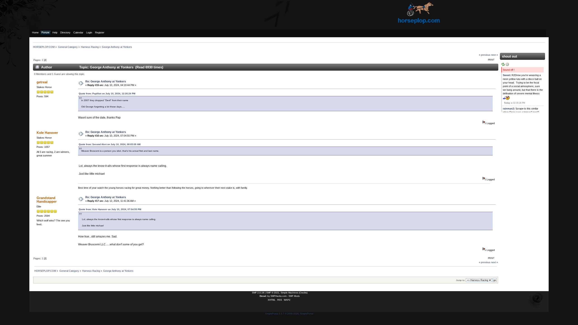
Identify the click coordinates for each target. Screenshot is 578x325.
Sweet (506, 75)
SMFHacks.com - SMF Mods (285, 296)
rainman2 (508, 108)
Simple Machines (289, 292)
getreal (42, 82)
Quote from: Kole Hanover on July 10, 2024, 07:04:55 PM (110, 209)
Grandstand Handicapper (47, 199)
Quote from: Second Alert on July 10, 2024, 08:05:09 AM (109, 144)
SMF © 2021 (272, 292)
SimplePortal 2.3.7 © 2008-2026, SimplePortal (289, 313)
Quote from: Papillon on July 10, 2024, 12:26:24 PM (107, 93)
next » (494, 54)
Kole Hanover (47, 133)
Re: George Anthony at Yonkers (105, 81)
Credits (303, 292)
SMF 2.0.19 (258, 292)
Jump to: (460, 280)
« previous (484, 54)
